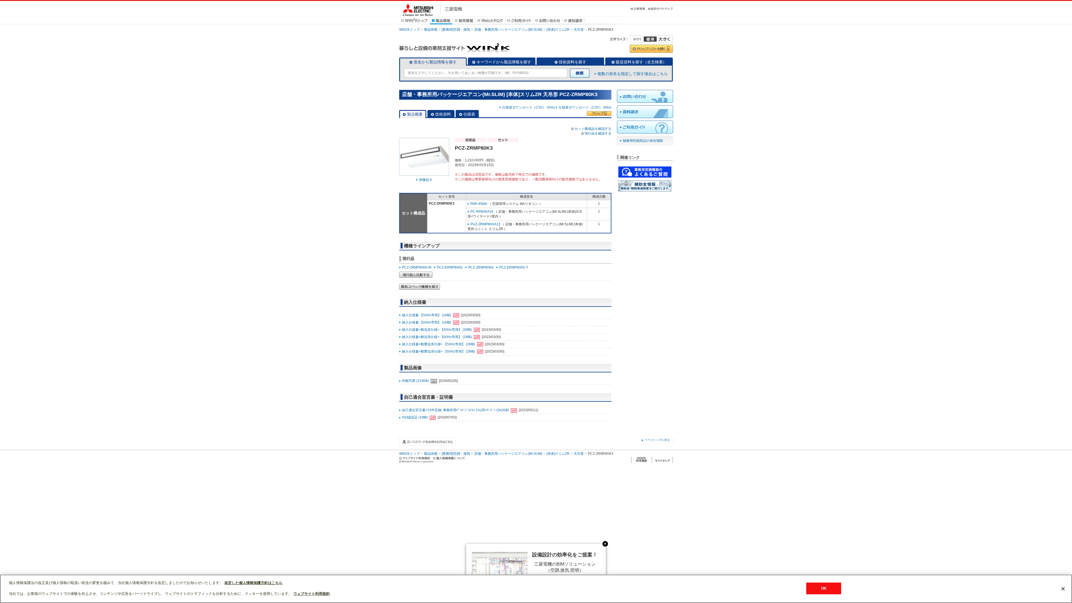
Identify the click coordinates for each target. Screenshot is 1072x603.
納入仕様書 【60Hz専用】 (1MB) (427, 322)
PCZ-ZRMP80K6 (481, 267)
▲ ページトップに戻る (655, 439)
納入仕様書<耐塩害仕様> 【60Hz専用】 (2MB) (437, 337)
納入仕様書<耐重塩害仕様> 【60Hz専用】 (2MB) (439, 351)
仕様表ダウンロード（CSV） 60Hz (585, 107)
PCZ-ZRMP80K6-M (416, 267)
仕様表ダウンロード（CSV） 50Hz (528, 107)
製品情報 (430, 30)
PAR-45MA (478, 204)
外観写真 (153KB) (416, 381)
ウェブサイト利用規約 (311, 594)
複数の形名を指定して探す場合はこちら (632, 73)
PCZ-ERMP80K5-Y (513, 267)
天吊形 (579, 30)
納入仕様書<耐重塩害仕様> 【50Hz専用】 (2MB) (439, 344)
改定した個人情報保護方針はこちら (253, 583)
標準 (650, 39)
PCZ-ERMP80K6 (450, 267)
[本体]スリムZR (558, 30)
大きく (661, 39)
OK (823, 588)
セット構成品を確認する (593, 129)
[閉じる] (1063, 589)
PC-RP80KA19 (481, 212)
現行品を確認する (598, 133)
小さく (640, 39)
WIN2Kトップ (409, 30)
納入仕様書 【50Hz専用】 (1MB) (427, 315)
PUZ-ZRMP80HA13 (485, 224)
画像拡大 (425, 180)
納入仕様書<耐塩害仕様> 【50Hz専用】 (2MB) (437, 330)
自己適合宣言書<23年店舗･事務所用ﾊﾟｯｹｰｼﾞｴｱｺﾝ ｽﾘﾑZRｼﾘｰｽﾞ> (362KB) (456, 410)
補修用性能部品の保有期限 (643, 141)
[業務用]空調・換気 (456, 30)
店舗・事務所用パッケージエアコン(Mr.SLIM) (508, 30)
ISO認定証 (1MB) (415, 417)
